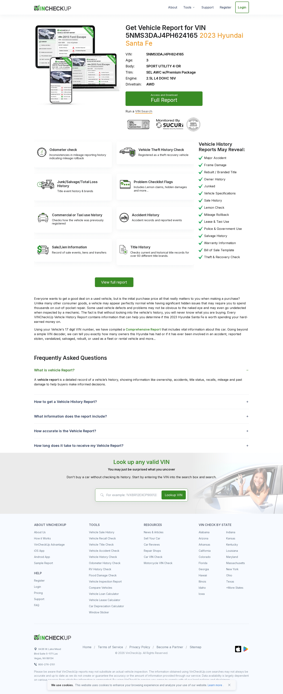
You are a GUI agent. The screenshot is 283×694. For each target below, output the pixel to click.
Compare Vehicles (100, 587)
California (205, 550)
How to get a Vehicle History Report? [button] (65, 402)
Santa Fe (139, 43)
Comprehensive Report (143, 329)
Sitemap (195, 647)
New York (232, 569)
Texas (230, 581)
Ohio (229, 575)
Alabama (204, 532)
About (172, 7)
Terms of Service (110, 647)
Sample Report (43, 563)
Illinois (202, 581)
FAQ (36, 605)
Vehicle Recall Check (102, 538)
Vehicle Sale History (101, 532)
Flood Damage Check (103, 575)
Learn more (215, 685)
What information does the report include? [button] (70, 416)
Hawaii (203, 575)
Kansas (230, 538)
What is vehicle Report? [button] (54, 370)
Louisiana (232, 550)
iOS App (39, 550)
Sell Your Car (152, 538)
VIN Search (143, 111)
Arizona (203, 538)
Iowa (202, 593)
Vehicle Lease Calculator (104, 600)
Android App (42, 556)
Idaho (202, 587)
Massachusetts (235, 563)
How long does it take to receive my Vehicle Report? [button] (78, 446)
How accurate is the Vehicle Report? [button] (65, 431)
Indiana (230, 532)
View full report (114, 282)
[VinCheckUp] (52, 7)
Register (225, 7)
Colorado (205, 556)
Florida (203, 563)
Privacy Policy (139, 647)
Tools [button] (187, 7)
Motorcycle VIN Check (158, 563)
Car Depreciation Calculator (106, 606)
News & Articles (153, 532)
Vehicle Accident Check (104, 550)
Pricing (38, 592)
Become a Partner (170, 647)
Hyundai (230, 35)
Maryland (232, 556)
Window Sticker (99, 612)
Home (87, 647)
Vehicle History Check (103, 556)
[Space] (52, 636)
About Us (40, 532)
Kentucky (232, 544)
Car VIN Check (153, 556)
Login (242, 7)
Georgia (204, 569)
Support (207, 7)
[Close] (229, 685)
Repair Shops (152, 550)
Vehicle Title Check (101, 544)
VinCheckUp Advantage (49, 544)
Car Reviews (152, 544)
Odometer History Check (105, 563)
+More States (234, 587)
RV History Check (100, 569)
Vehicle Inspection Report (105, 581)
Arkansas (204, 544)
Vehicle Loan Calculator (104, 593)
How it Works (42, 538)
